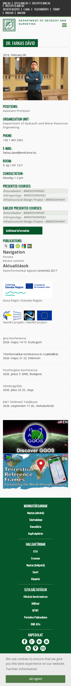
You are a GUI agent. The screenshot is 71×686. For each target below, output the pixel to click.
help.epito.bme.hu (14, 6)
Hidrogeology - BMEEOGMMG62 (24, 195)
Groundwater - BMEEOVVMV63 (23, 191)
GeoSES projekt (13, 322)
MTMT (35, 610)
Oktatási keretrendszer (35, 596)
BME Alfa (35, 624)
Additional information (17, 230)
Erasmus (35, 558)
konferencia (17, 338)
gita (6, 338)
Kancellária (35, 526)
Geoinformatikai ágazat (20, 270)
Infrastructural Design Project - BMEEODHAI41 (34, 199)
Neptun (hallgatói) (35, 565)
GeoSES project (36, 322)
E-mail (27, 9)
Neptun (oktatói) (35, 513)
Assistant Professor (16, 111)
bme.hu (6, 3)
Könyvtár (35, 579)
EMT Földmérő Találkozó (20, 402)
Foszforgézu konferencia (20, 370)
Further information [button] (21, 669)
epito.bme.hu (21, 3)
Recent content (13, 261)
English (9, 13)
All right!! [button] (35, 679)
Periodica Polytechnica (35, 617)
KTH (35, 551)
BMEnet (35, 603)
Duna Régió (11, 300)
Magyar (21, 13)
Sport (35, 572)
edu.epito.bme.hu (41, 3)
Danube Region (31, 300)
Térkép (56, 9)
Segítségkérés (35, 533)
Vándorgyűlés (12, 386)
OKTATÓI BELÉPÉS (11, 9)
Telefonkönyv (41, 9)
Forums (8, 257)
